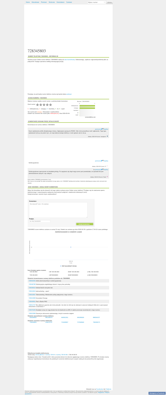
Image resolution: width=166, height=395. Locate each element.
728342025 (32, 281)
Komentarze (60, 2)
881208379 (48, 317)
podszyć (69, 94)
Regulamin (101, 392)
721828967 (64, 322)
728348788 (32, 284)
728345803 (33, 322)
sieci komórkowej (69, 59)
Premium (44, 2)
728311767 (32, 305)
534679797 (48, 322)
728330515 (32, 287)
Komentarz (33, 201)
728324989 (32, 298)
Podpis (31, 219)
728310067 (32, 294)
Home (28, 2)
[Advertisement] (68, 26)
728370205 (32, 310)
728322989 (32, 313)
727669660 (80, 322)
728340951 (32, 301)
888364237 (96, 317)
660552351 (64, 317)
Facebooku (99, 389)
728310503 (32, 291)
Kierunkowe (35, 2)
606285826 (33, 317)
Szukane (69, 2)
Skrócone (52, 2)
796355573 (96, 322)
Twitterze (108, 389)
